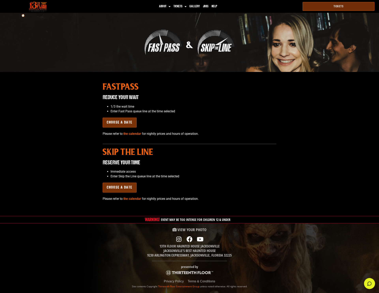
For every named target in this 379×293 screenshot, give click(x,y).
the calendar (132, 134)
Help (214, 6)
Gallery (195, 6)
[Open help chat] (369, 283)
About (163, 6)
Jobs (206, 6)
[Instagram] (179, 239)
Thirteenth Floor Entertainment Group (178, 286)
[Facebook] (189, 239)
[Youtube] (200, 239)
